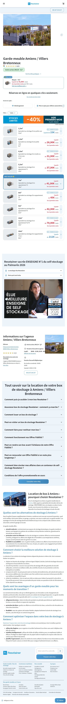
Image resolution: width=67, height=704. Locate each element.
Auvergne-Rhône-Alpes (55, 684)
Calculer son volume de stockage (8, 670)
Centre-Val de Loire (23, 688)
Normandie (37, 686)
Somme (30, 503)
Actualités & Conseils (39, 666)
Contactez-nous (53, 668)
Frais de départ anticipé (41, 692)
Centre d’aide (53, 670)
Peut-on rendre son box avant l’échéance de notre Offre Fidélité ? (29, 446)
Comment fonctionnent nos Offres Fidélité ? (24, 437)
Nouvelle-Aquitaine (39, 684)
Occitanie (21, 684)
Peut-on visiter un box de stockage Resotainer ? (25, 422)
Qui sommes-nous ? (54, 666)
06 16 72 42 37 (57, 10)
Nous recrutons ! (54, 671)
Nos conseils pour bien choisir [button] (33, 97)
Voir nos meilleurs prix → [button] (19, 86)
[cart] (63, 3)
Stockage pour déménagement (38, 669)
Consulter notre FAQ (33, 482)
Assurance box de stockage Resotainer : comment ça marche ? (32, 407)
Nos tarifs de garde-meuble (9, 668)
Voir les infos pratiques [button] (32, 74)
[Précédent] (6, 299)
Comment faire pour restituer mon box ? (22, 429)
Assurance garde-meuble (8, 673)
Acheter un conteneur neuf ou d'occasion (25, 667)
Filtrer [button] (61, 700)
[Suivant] (62, 34)
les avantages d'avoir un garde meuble (41, 597)
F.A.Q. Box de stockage (8, 675)
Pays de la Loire (38, 688)
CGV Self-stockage (7, 692)
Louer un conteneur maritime (25, 670)
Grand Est (52, 686)
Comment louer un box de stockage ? (21, 414)
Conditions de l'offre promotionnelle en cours (25, 475)
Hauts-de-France (22, 686)
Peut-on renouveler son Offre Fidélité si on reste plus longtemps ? (28, 456)
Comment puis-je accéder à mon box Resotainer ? (26, 399)
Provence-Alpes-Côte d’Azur (9, 686)
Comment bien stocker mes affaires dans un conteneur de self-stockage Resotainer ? (32, 466)
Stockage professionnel (40, 678)
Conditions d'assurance (29, 692)
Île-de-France (6, 684)
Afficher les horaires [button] (30, 353)
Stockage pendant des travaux (40, 675)
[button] (60, 131)
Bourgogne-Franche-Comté (9, 688)
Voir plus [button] (5, 365)
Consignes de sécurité (18, 692)
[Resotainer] (33, 3)
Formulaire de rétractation (55, 692)
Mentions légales (7, 694)
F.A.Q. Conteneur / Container (25, 673)
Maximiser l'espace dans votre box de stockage (16, 623)
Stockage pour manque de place (41, 672)
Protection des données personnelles (20, 694)
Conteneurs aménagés (24, 671)
